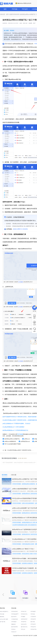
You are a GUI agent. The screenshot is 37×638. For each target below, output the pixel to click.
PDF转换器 (20, 434)
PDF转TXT (13, 631)
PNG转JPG (33, 626)
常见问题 (2, 614)
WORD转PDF (24, 619)
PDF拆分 (13, 629)
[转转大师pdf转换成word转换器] (6, 4)
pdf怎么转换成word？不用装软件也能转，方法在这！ (17, 423)
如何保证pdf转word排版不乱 (12, 439)
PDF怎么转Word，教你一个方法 (29, 553)
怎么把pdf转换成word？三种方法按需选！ (14, 427)
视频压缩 (13, 624)
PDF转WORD (14, 611)
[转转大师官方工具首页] (20, 229)
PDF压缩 (33, 614)
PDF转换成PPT (14, 614)
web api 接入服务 (4, 619)
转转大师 (25, 23)
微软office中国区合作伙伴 (24, 3)
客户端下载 (2, 621)
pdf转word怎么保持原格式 (28, 503)
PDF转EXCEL (24, 614)
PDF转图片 (33, 611)
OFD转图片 (14, 621)
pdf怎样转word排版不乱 (27, 563)
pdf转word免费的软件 (10, 441)
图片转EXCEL (24, 626)
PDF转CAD (23, 611)
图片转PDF (14, 616)
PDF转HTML (34, 629)
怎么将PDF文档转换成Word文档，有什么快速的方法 (24, 525)
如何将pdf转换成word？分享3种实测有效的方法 (15, 430)
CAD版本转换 (14, 619)
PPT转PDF (33, 624)
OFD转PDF (33, 619)
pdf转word (27, 439)
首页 (5, 9)
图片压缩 (33, 621)
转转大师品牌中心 (4, 611)
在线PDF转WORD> (14, 14)
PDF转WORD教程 (17, 484)
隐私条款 (2, 616)
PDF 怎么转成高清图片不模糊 (12, 444)
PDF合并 (23, 629)
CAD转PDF (33, 616)
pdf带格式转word (25, 441)
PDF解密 (23, 616)
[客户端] (34, 307)
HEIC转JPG (24, 624)
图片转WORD (14, 626)
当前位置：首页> (4, 14)
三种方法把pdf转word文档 (28, 544)
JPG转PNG (23, 621)
